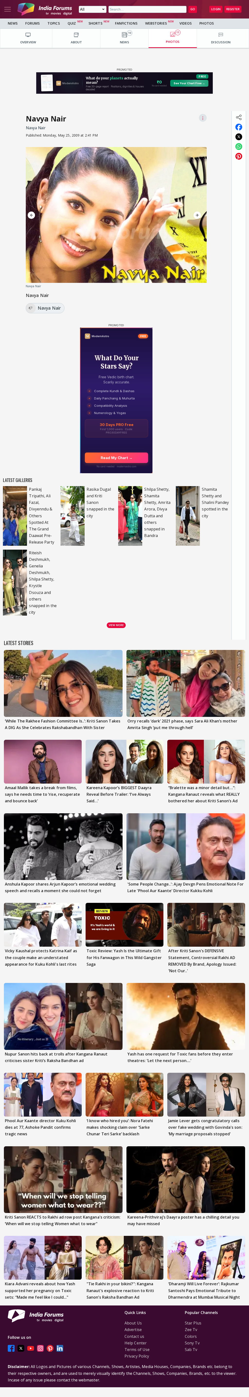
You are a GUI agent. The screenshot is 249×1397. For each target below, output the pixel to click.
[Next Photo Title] (176, 215)
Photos (206, 23)
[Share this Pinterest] (238, 156)
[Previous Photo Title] (52, 215)
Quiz (72, 23)
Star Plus (193, 1323)
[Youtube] (30, 1348)
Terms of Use (137, 1349)
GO (192, 9)
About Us (133, 1323)
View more (116, 625)
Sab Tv (191, 1349)
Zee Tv (191, 1329)
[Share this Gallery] (238, 117)
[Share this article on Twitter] (238, 136)
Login (216, 9)
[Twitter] (21, 1348)
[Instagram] (40, 1348)
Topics (53, 23)
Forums (32, 23)
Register (233, 9)
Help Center (135, 1343)
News (13, 23)
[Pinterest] (50, 1348)
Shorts (95, 23)
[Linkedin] (59, 1348)
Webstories (156, 23)
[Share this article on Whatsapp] (238, 146)
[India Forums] (45, 9)
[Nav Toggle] (7, 9)
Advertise (133, 1329)
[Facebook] (11, 1348)
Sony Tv (192, 1343)
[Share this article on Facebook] (238, 127)
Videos (185, 23)
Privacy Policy (136, 1356)
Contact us (134, 1336)
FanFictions (126, 23)
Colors (191, 1336)
